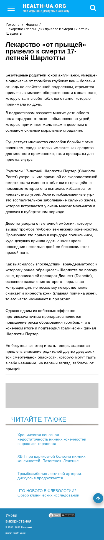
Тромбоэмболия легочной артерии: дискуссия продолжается (49, 475)
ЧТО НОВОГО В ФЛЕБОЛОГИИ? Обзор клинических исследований (48, 492)
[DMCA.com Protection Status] (62, 517)
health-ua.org (46, 7)
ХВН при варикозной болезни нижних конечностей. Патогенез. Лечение (51, 458)
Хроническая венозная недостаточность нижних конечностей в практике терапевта (51, 439)
